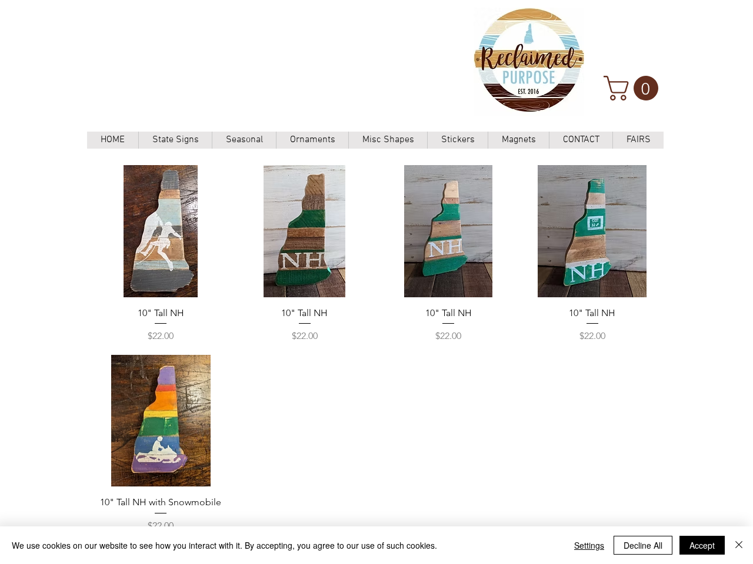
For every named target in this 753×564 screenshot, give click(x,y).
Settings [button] (589, 545)
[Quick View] (161, 231)
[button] (634, 88)
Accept (702, 545)
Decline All (643, 545)
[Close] (739, 545)
